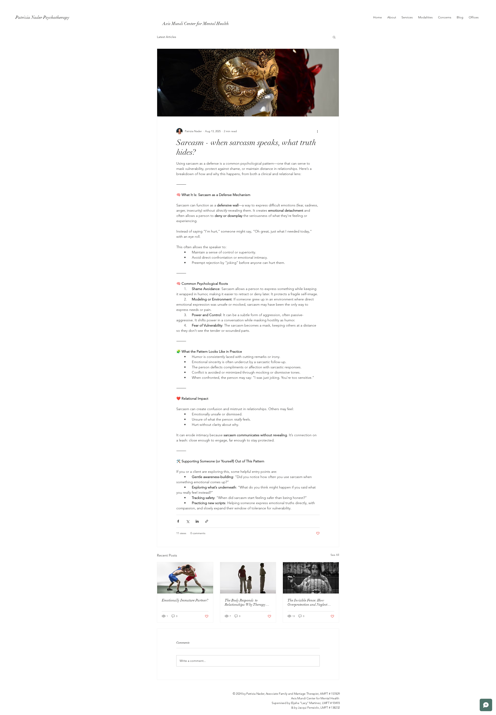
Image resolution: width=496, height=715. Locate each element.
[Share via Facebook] (178, 521)
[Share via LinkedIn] (197, 521)
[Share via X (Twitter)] (187, 521)
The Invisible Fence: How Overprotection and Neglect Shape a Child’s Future (307, 602)
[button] (334, 36)
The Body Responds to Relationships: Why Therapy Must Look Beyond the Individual (245, 602)
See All (335, 555)
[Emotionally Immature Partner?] (185, 578)
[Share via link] (206, 521)
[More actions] (317, 131)
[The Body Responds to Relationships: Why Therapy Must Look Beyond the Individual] (248, 578)
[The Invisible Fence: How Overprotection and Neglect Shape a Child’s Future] (311, 578)
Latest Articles (166, 37)
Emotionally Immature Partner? (185, 600)
